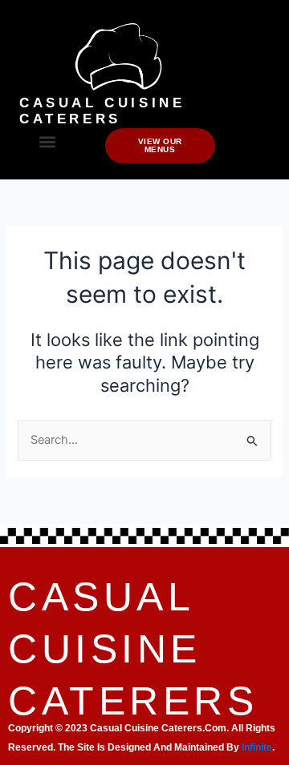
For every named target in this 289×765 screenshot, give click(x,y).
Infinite (257, 747)
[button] (47, 141)
